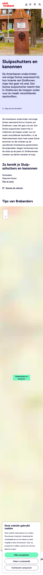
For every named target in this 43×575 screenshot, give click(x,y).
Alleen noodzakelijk (21, 561)
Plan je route (8, 181)
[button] (21, 379)
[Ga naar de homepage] (9, 4)
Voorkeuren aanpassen (21, 567)
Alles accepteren (21, 555)
